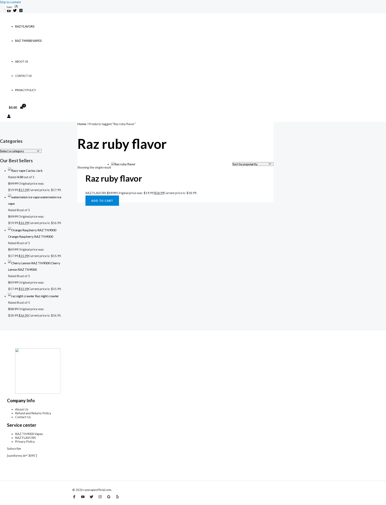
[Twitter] (15, 11)
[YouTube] (83, 497)
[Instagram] (21, 11)
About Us (21, 61)
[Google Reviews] (109, 497)
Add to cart (102, 200)
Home (81, 124)
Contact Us (23, 75)
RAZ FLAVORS (24, 26)
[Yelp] (117, 497)
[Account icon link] (9, 116)
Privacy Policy (25, 90)
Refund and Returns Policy (33, 413)
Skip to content (10, 2)
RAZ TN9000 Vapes (28, 40)
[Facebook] (9, 11)
